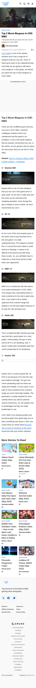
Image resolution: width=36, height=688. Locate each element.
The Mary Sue (18, 659)
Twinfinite (18, 630)
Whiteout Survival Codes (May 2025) (25, 496)
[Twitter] (14, 598)
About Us (4, 606)
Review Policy (6, 612)
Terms (18, 609)
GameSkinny (18, 653)
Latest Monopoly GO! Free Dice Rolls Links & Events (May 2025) (26, 463)
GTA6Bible (18, 670)
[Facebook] (8, 598)
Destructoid (18, 647)
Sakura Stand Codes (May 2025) (8, 460)
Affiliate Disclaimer (8, 609)
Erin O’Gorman (24, 572)
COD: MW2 (6, 53)
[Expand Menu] (28, 4)
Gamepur (18, 633)
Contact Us (19, 606)
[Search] (20, 4)
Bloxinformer (18, 667)
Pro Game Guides (18, 627)
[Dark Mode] (24, 4)
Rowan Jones (6, 466)
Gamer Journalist (18, 650)
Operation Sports (18, 656)
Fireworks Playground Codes (7, 563)
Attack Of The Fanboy (18, 636)
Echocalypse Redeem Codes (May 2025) (25, 527)
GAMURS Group (30, 675)
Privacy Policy (20, 612)
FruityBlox (18, 664)
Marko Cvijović (24, 471)
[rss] (4, 598)
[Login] (32, 4)
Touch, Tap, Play (18, 661)
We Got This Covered (18, 644)
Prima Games (18, 639)
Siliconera (18, 642)
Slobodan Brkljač (7, 504)
